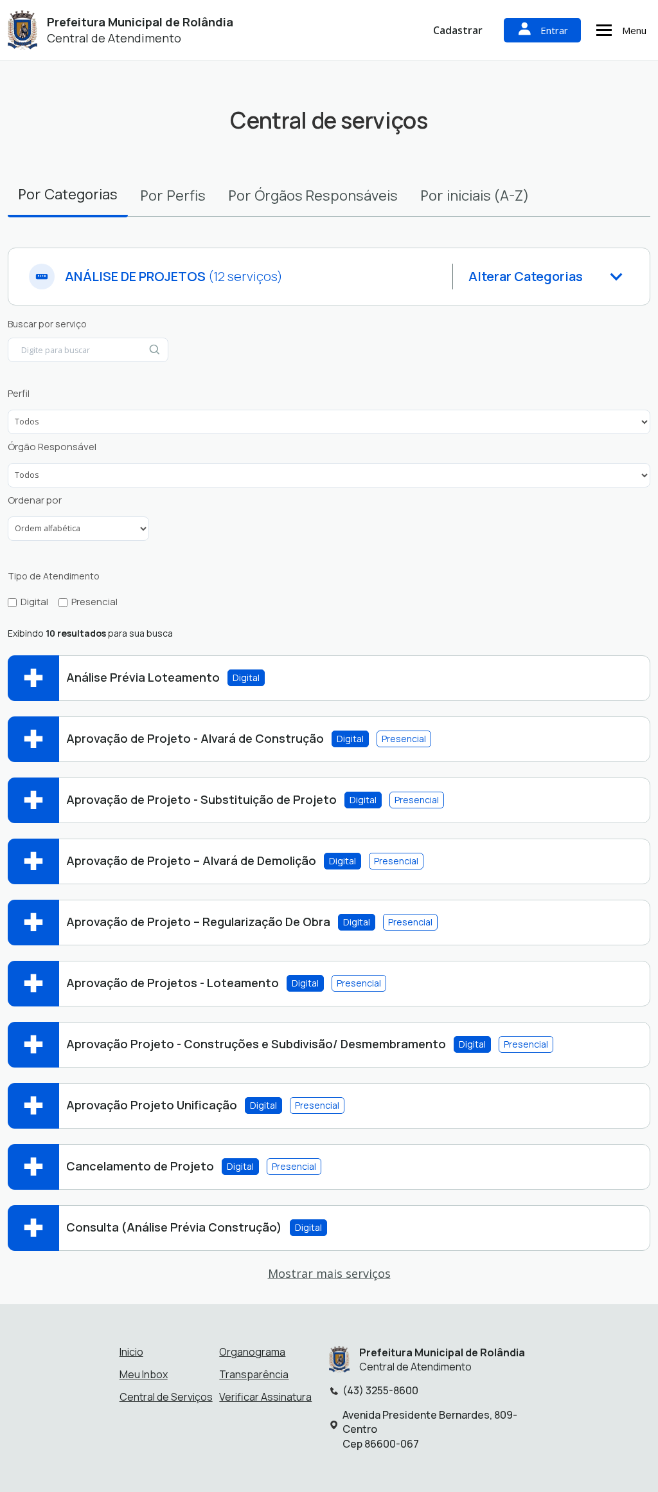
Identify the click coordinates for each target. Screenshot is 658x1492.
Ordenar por (35, 500)
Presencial (94, 602)
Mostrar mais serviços (329, 1273)
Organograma (252, 1351)
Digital (34, 602)
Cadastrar (458, 30)
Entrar (554, 30)
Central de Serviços (166, 1396)
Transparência (254, 1374)
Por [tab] (68, 194)
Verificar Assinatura (265, 1396)
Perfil (19, 393)
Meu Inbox (144, 1374)
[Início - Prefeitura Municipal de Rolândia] (22, 30)
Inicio (131, 1351)
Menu (634, 30)
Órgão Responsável (52, 447)
